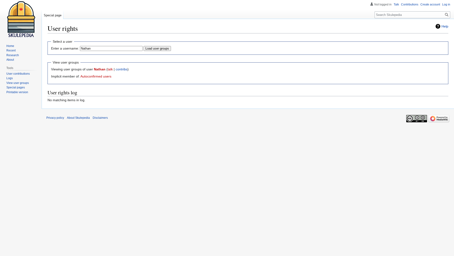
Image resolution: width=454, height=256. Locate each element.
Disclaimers (100, 117)
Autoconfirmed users (95, 76)
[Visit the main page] (21, 19)
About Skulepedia (78, 117)
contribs (121, 69)
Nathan (99, 69)
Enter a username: (65, 48)
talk (110, 69)
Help (444, 26)
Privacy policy (55, 117)
